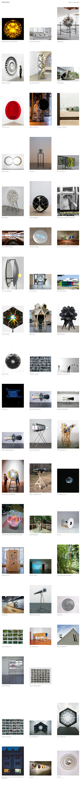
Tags (75, 2)
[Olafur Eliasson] (5, 2)
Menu (78, 2)
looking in (70, 2)
